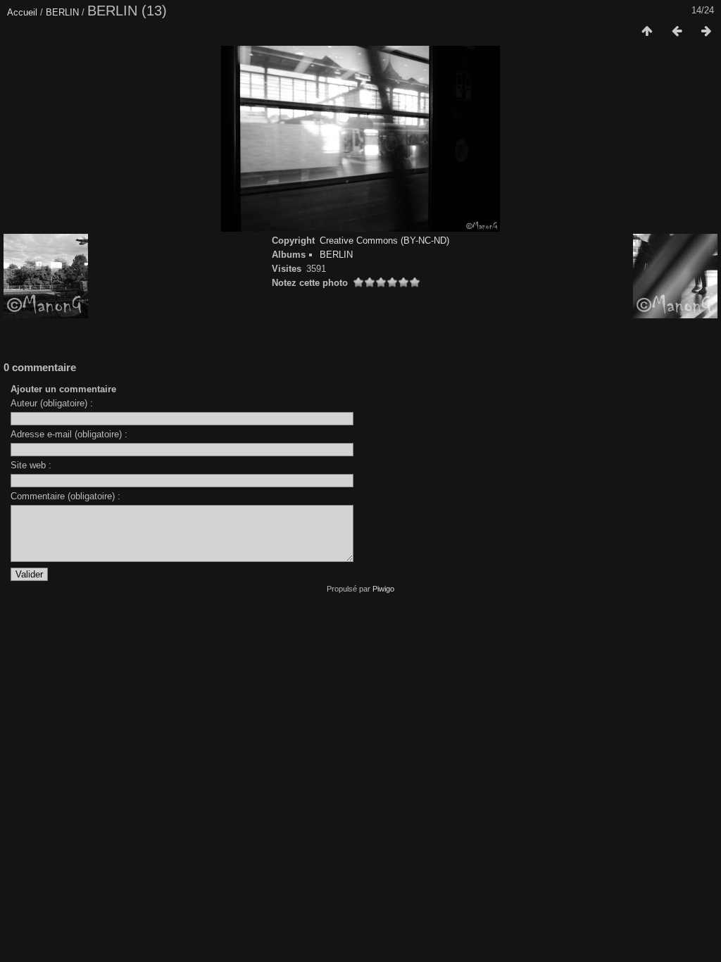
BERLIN (62, 12)
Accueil (22, 12)
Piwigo (383, 589)
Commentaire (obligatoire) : (65, 496)
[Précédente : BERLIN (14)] (676, 32)
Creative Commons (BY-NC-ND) (384, 240)
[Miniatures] (647, 32)
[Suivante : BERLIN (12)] (706, 32)
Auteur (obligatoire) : (52, 403)
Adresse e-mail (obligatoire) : (69, 434)
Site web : (31, 465)
